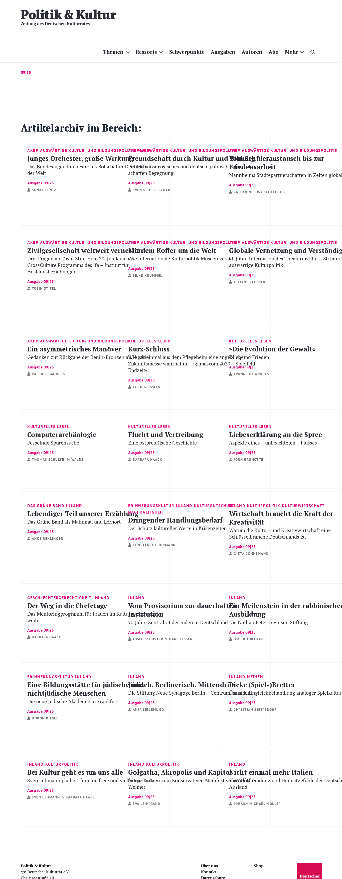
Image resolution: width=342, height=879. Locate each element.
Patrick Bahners (48, 374)
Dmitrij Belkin (248, 639)
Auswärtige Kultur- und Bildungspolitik (88, 150)
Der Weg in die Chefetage (92, 617)
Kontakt (208, 871)
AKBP (32, 150)
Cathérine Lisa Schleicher (260, 192)
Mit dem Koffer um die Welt (184, 258)
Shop (259, 865)
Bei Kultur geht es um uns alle (92, 780)
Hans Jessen (181, 639)
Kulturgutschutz (214, 505)
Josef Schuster (148, 639)
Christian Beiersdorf (255, 709)
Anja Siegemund (148, 709)
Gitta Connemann (251, 553)
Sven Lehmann (46, 797)
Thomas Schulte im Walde (57, 459)
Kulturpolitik (263, 505)
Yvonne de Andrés (251, 374)
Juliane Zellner (249, 282)
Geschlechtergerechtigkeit (59, 597)
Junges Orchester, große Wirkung (94, 169)
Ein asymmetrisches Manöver (88, 356)
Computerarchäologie (61, 442)
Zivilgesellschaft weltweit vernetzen (85, 265)
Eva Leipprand (146, 803)
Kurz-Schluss (191, 363)
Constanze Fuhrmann (154, 545)
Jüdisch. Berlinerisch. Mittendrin (190, 692)
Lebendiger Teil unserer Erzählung (82, 521)
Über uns (209, 865)
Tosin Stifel (44, 288)
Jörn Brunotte (248, 459)
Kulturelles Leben (149, 340)
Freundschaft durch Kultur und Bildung (194, 169)
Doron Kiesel (45, 718)
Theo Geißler (146, 387)
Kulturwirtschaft (303, 505)
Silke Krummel (147, 275)
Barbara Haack (147, 459)
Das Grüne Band (45, 505)
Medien (255, 676)
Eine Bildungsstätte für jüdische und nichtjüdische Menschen (85, 697)
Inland (74, 505)
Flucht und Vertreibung (165, 442)
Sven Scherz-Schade (153, 190)
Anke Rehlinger (47, 538)
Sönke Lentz (44, 190)
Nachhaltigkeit (146, 512)
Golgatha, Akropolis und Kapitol (191, 783)
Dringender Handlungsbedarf (177, 528)
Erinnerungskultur (151, 505)
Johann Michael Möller (257, 803)
